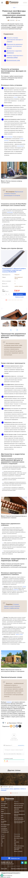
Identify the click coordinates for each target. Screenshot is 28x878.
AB (2, 840)
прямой (24, 586)
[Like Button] (3, 723)
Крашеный (3, 826)
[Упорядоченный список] (11, 754)
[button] (10, 330)
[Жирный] (5, 754)
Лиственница (4, 807)
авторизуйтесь (21, 745)
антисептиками (20, 146)
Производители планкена (18, 848)
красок (17, 634)
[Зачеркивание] (9, 754)
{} (18, 753)
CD (2, 846)
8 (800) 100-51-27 (6, 862)
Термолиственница (6, 813)
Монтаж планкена (8, 136)
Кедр (2, 811)
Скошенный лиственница (4, 829)
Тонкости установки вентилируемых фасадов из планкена (15, 39)
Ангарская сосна (3, 822)
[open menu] (2, 3)
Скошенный (4, 803)
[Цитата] (14, 754)
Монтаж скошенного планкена (19, 811)
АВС (2, 842)
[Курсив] (6, 754)
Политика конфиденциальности (19, 868)
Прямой (3, 805)
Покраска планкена (19, 803)
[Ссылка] (17, 754)
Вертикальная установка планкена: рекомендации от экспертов (13, 193)
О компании (17, 836)
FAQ (15, 844)
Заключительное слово (13, 60)
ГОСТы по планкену (19, 846)
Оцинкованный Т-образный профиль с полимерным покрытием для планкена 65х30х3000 (14, 270)
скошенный (15, 589)
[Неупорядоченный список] (12, 754)
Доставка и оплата (18, 838)
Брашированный (5, 824)
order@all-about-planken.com (7, 863)
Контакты (16, 842)
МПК (2, 817)
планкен (15, 97)
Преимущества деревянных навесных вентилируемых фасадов (15, 46)
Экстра (3, 836)
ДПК (2, 815)
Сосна (2, 809)
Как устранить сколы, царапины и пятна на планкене (13, 789)
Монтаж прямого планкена (18, 808)
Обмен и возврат (18, 851)
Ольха (2, 819)
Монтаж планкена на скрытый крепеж (19, 821)
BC (1, 844)
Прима (2, 838)
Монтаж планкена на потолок (19, 815)
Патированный (5, 832)
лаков (21, 634)
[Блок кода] (15, 754)
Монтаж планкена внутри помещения (19, 818)
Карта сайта (4, 868)
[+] (20, 753)
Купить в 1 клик (19, 297)
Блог (14, 7)
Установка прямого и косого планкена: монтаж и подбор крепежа (12, 606)
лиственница (10, 212)
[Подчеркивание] (8, 754)
